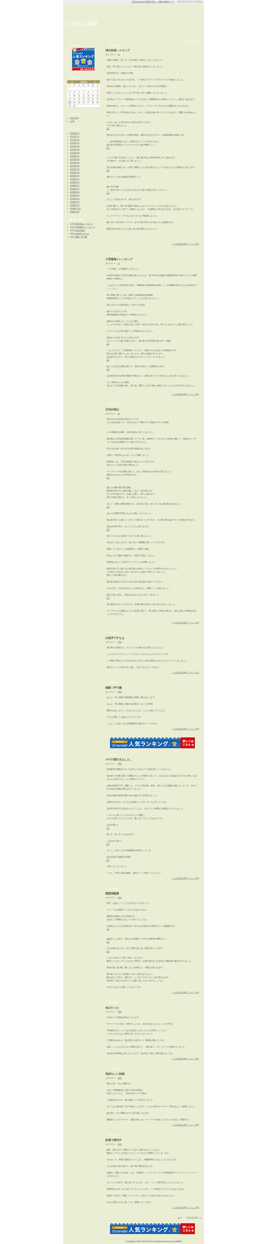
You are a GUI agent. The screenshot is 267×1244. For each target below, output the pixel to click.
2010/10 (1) (74, 140)
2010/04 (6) (74, 159)
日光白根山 (80, 230)
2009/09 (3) (74, 182)
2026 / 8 (83, 82)
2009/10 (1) (74, 179)
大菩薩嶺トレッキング (85, 227)
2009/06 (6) (74, 192)
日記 (120, 642)
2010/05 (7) (74, 156)
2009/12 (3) (74, 172)
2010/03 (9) (74, 163)
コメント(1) (193, 672)
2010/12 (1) (74, 133)
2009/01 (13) (75, 208)
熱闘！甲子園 (81, 237)
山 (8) (72, 121)
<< (72, 82)
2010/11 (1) (74, 136)
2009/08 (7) (74, 185)
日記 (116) (74, 118)
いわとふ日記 (82, 23)
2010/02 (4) (74, 166)
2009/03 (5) (74, 202)
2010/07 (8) (74, 149)
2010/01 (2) (74, 169)
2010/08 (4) (74, 146)
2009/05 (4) (74, 195)
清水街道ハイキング (84, 224)
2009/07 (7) (74, 189)
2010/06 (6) (74, 153)
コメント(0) (193, 244)
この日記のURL (180, 244)
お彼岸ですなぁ (82, 233)
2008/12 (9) (74, 212)
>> (95, 82)
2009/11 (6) (74, 176)
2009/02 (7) (74, 205)
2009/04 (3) (74, 199)
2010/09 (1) (74, 143)
